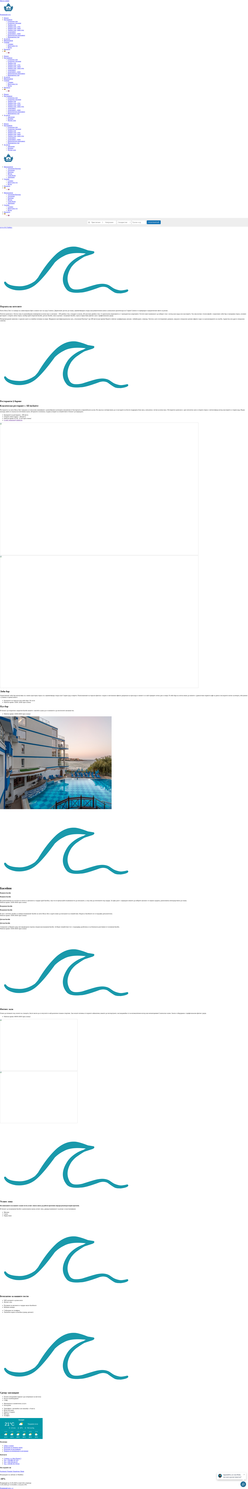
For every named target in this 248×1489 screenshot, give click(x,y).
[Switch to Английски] (8, 53)
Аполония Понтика (14, 168)
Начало (6, 18)
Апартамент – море (14, 33)
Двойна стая (12, 25)
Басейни (10, 119)
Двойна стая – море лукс (16, 30)
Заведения (11, 117)
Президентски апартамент (16, 35)
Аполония (11, 170)
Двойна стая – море (14, 28)
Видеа (10, 47)
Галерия (6, 42)
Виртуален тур (13, 46)
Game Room (12, 175)
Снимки (10, 44)
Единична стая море (14, 23)
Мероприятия (8, 40)
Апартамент (12, 32)
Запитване (11, 177)
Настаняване (8, 19)
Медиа (10, 174)
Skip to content (4, 1)
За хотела (7, 39)
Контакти (7, 49)
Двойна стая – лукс (14, 26)
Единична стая (13, 21)
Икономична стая (13, 37)
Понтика (11, 172)
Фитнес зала (12, 120)
